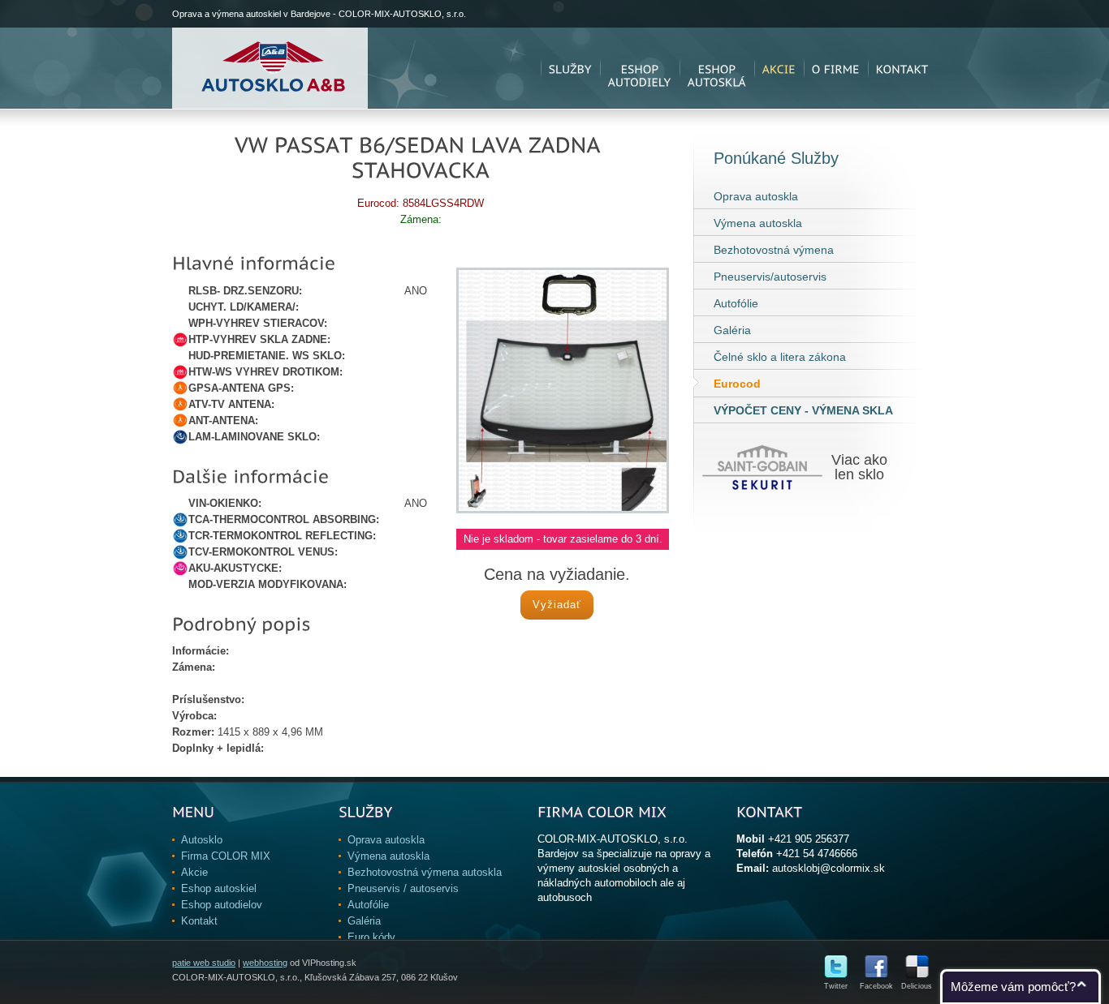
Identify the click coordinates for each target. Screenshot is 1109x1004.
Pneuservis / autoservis (403, 888)
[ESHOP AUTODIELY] (640, 68)
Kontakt (199, 921)
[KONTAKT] (902, 68)
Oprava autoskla (756, 196)
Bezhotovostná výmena (774, 249)
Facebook (876, 986)
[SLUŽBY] (570, 68)
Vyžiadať (557, 605)
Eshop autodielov (221, 905)
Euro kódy (371, 937)
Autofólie (736, 303)
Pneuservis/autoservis (770, 276)
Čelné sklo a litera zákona (780, 356)
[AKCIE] (779, 68)
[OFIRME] (836, 68)
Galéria (732, 330)
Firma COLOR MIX (225, 856)
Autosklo (201, 840)
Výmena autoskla (758, 223)
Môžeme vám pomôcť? (1013, 986)
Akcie (194, 872)
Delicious (916, 986)
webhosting (265, 963)
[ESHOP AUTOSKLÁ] (717, 68)
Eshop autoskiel (219, 888)
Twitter (836, 986)
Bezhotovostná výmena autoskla (424, 872)
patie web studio (203, 963)
